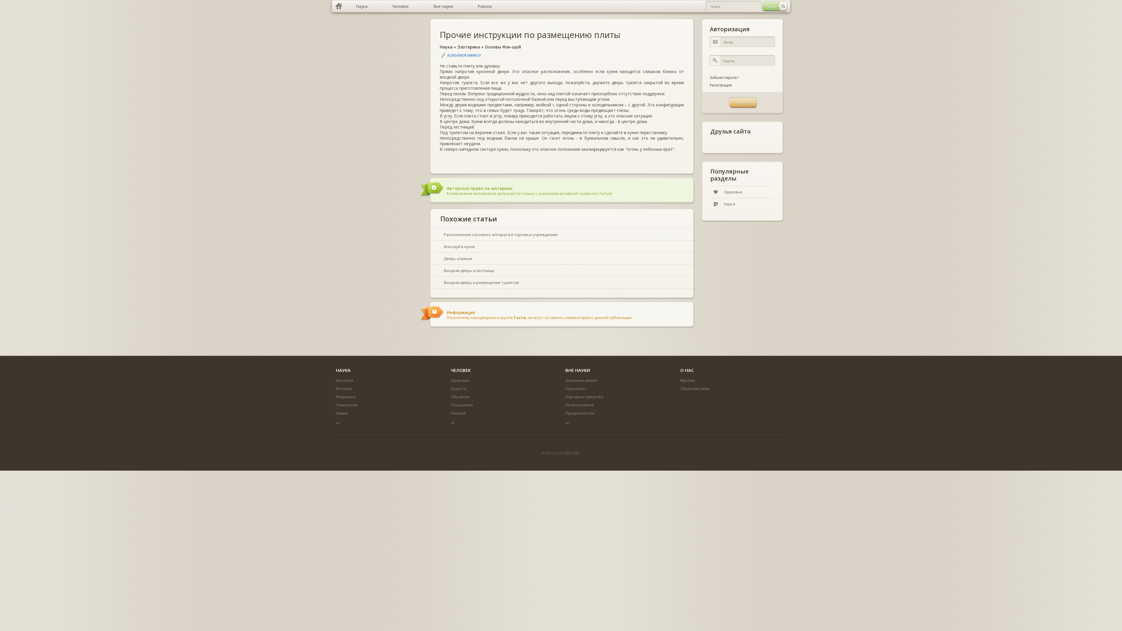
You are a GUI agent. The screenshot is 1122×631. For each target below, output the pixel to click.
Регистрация (721, 85)
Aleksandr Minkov (464, 55)
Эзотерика (468, 47)
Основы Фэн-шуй (503, 47)
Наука (446, 47)
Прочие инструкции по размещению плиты (530, 34)
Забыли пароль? (724, 77)
